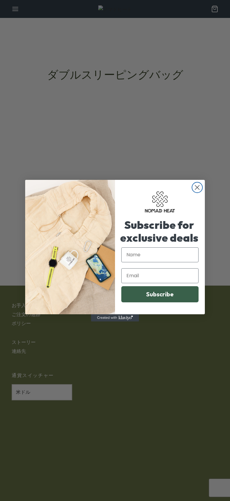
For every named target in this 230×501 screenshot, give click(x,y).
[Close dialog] (197, 187)
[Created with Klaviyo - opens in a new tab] (115, 317)
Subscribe (160, 294)
